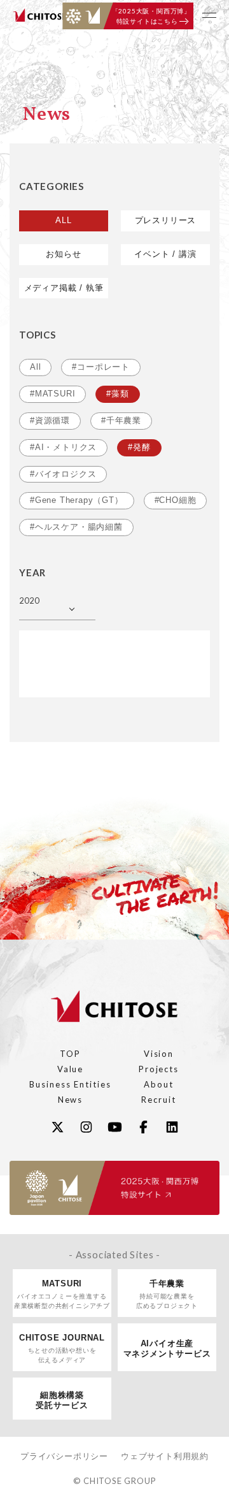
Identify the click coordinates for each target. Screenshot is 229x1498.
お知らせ (63, 254)
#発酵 (139, 447)
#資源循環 (50, 420)
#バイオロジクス (63, 474)
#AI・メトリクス (63, 447)
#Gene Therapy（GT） (76, 500)
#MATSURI (52, 393)
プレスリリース (166, 220)
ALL (63, 220)
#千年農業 (121, 420)
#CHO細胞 (176, 500)
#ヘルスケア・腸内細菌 (76, 527)
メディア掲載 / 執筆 (64, 288)
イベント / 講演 (165, 254)
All (35, 367)
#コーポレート (101, 367)
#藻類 (117, 393)
